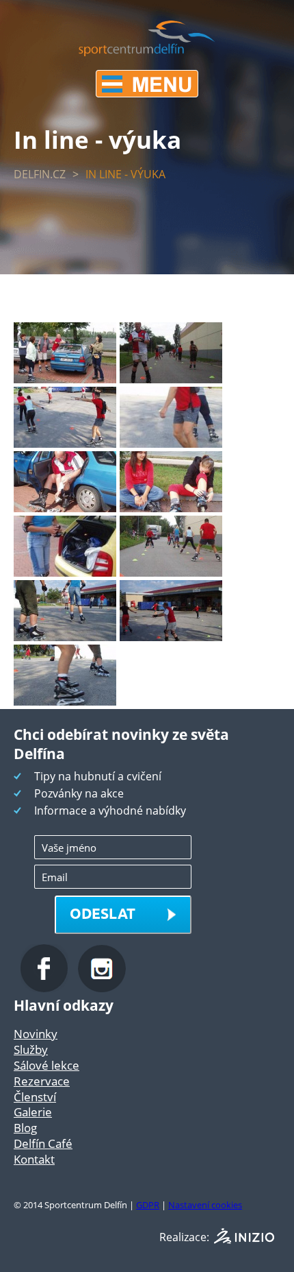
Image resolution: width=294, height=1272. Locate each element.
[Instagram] (102, 988)
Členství (35, 1097)
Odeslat (102, 913)
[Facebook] (46, 988)
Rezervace (42, 1081)
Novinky (35, 1034)
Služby (31, 1049)
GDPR (147, 1205)
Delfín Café (43, 1143)
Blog (25, 1128)
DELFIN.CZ (40, 174)
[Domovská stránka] (147, 52)
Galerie (33, 1112)
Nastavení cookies (205, 1205)
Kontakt (34, 1159)
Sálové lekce (46, 1065)
